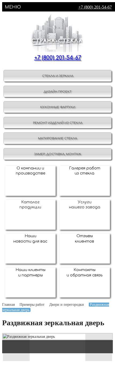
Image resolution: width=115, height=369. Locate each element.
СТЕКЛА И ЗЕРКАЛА (57, 76)
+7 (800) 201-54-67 (95, 7)
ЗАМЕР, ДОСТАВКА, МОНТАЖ (57, 154)
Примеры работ (32, 305)
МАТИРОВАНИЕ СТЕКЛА (57, 138)
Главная (8, 305)
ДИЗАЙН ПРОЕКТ (57, 91)
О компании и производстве (30, 171)
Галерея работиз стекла (84, 171)
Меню (13, 7)
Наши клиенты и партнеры (30, 272)
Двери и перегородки (66, 305)
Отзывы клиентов (84, 238)
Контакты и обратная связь (84, 272)
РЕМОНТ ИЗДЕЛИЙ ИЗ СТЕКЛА (57, 123)
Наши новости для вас (30, 238)
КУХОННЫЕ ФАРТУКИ (57, 107)
